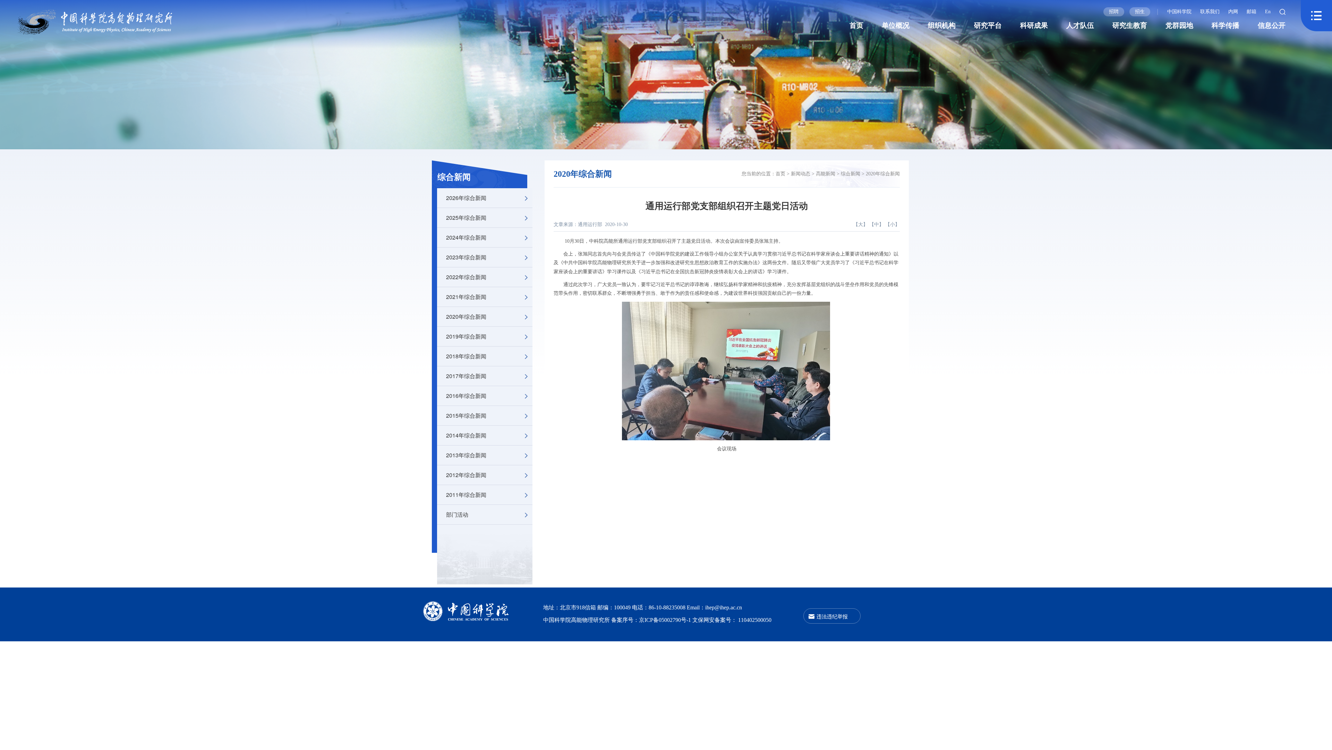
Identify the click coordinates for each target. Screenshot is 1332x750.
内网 (1233, 11)
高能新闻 (825, 173)
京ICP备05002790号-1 (665, 620)
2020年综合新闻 (466, 316)
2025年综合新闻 (466, 218)
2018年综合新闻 (466, 356)
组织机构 (942, 25)
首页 (856, 25)
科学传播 (1225, 25)
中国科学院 (1179, 11)
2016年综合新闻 (466, 396)
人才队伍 (1080, 25)
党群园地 (1179, 25)
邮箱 (1251, 11)
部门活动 (457, 514)
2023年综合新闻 (466, 257)
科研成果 (1034, 25)
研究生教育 (1129, 25)
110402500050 (754, 620)
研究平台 (988, 25)
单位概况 (896, 25)
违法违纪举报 (832, 616)
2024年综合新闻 (466, 237)
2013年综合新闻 (466, 455)
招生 (1140, 11)
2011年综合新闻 (466, 495)
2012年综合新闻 (466, 475)
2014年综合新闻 (466, 435)
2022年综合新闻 (466, 277)
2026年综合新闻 (466, 198)
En (1268, 11)
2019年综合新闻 (466, 336)
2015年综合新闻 (466, 415)
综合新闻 (454, 177)
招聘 (1114, 11)
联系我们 (1210, 11)
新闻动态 (800, 173)
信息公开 (1272, 25)
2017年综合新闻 (466, 376)
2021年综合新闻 (466, 297)
